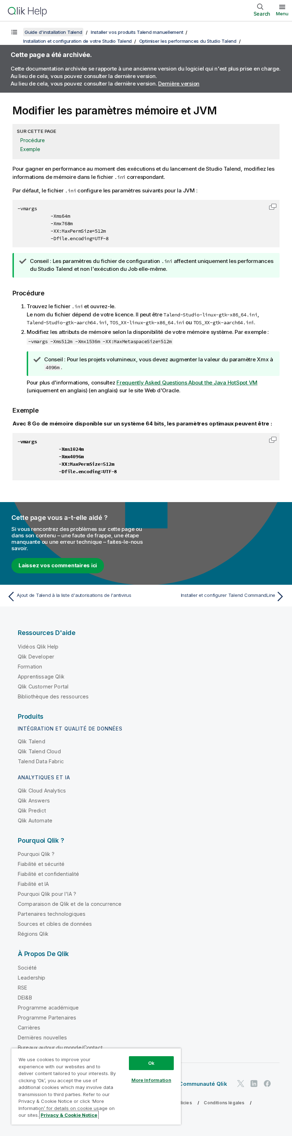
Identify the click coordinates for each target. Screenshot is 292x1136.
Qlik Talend (31, 741)
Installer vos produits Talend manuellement (137, 32)
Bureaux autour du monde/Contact (60, 1047)
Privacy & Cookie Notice (69, 1115)
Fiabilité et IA (33, 884)
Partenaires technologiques (51, 914)
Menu (282, 13)
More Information (151, 1080)
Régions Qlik (33, 934)
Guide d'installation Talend (53, 32)
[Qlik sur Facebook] (267, 1083)
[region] (96, 1086)
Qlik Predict (32, 810)
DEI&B (25, 998)
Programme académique (48, 1008)
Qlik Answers (34, 800)
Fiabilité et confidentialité (48, 874)
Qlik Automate (35, 820)
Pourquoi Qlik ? (36, 854)
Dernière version (178, 83)
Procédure (32, 140)
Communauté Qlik (203, 1083)
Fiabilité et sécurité (41, 864)
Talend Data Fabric (41, 761)
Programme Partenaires (47, 1017)
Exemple (30, 149)
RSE (22, 988)
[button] (272, 206)
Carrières (29, 1027)
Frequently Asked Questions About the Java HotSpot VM (186, 382)
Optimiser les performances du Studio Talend (187, 41)
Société (27, 968)
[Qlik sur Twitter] (240, 1083)
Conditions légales (224, 1102)
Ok (151, 1063)
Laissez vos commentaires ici (58, 565)
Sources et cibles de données (55, 924)
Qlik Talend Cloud (39, 751)
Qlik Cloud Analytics (42, 791)
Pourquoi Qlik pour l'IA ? (47, 894)
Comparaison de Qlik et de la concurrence (69, 904)
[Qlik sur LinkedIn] (254, 1083)
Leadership (32, 978)
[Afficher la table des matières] (14, 32)
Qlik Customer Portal (43, 686)
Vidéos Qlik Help (38, 647)
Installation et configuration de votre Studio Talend (77, 41)
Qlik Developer (36, 657)
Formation (30, 666)
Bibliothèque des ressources (53, 696)
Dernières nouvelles (42, 1037)
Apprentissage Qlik (41, 676)
